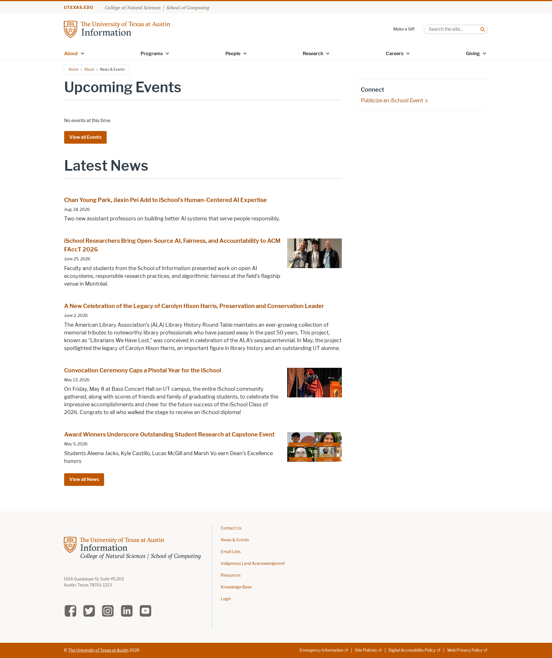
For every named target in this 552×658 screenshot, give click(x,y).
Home (73, 69)
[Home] (117, 29)
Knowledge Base (236, 587)
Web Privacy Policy (464, 650)
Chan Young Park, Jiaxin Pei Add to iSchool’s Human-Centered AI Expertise (165, 200)
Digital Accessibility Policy (412, 650)
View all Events (85, 137)
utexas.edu (78, 7)
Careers (394, 53)
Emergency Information (321, 650)
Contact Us (231, 528)
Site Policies (366, 650)
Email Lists (231, 551)
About (71, 53)
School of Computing (187, 7)
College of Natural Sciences (132, 7)
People (232, 53)
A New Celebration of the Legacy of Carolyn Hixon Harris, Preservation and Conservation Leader (194, 306)
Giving (473, 53)
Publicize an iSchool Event (392, 100)
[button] (82, 53)
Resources (231, 575)
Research (313, 53)
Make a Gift (404, 29)
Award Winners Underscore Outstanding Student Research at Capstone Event (169, 434)
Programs (152, 53)
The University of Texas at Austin (98, 650)
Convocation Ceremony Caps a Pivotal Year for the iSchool (142, 370)
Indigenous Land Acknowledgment (253, 563)
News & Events (235, 540)
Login (226, 599)
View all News (84, 479)
